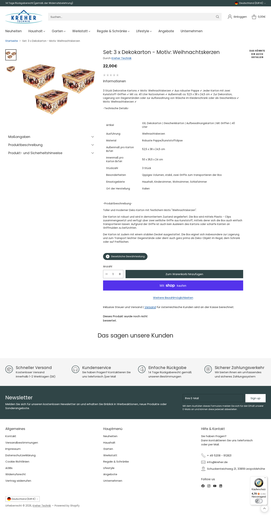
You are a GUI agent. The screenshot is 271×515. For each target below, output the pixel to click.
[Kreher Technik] (23, 16)
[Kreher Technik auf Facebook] (203, 486)
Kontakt (10, 436)
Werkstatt (110, 455)
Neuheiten (110, 436)
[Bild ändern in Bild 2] (10, 68)
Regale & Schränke (116, 461)
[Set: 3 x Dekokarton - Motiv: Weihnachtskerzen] (58, 87)
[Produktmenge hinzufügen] (120, 274)
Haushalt (109, 442)
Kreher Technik (121, 58)
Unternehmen (112, 481)
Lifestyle (108, 468)
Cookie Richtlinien (17, 461)
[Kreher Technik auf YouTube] (215, 486)
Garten (108, 449)
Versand (150, 307)
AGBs (9, 468)
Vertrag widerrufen (18, 481)
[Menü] (265, 478)
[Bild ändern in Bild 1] (10, 54)
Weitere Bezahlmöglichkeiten (173, 298)
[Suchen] (217, 17)
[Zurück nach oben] (264, 508)
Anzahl (107, 266)
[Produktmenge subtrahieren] (106, 274)
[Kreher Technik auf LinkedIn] (220, 486)
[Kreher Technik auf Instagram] (209, 486)
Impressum (13, 449)
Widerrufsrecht (15, 474)
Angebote (110, 474)
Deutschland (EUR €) (251, 3)
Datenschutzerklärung (20, 455)
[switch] (259, 501)
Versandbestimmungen (21, 442)
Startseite (11, 41)
